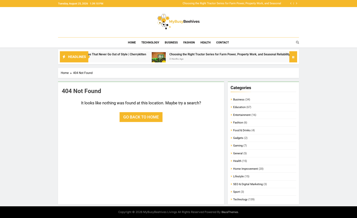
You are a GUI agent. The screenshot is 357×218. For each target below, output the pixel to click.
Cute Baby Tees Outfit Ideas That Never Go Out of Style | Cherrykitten (94, 54)
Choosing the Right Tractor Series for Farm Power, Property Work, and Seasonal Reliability (232, 3)
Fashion (189, 42)
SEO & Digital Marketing (248, 184)
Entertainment (242, 115)
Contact (222, 42)
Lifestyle (238, 176)
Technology (150, 42)
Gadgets (238, 138)
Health (205, 42)
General (238, 153)
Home (132, 42)
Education (239, 107)
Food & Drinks (242, 130)
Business (171, 42)
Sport (236, 191)
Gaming (238, 145)
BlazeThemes (229, 212)
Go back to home (141, 117)
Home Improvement (245, 168)
